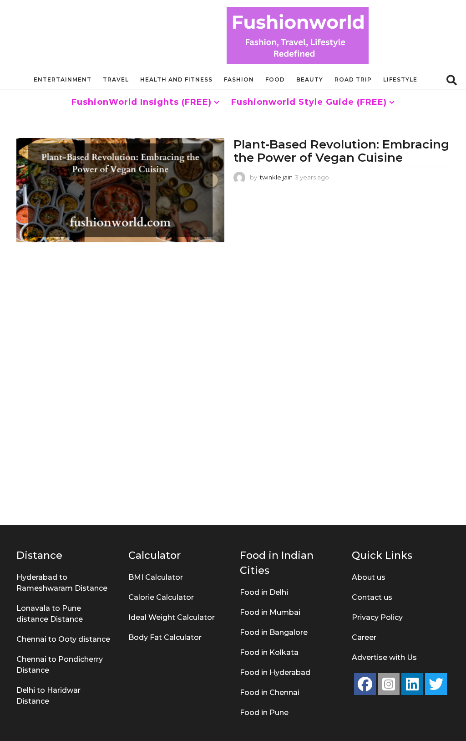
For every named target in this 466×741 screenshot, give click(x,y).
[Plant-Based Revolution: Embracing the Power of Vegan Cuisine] (120, 190)
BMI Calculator (155, 577)
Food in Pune (264, 712)
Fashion (239, 79)
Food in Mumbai (270, 612)
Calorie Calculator (161, 597)
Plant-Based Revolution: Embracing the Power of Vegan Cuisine (341, 151)
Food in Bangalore (274, 632)
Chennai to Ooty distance (63, 639)
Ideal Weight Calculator (171, 617)
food (275, 79)
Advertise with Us (384, 657)
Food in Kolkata (269, 652)
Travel (116, 79)
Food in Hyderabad (275, 672)
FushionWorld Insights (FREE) (141, 102)
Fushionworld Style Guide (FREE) (309, 102)
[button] (451, 80)
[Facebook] (365, 684)
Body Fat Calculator (165, 637)
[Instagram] (389, 684)
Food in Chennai (269, 692)
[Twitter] (436, 684)
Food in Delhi (264, 592)
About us (368, 577)
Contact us (372, 597)
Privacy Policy (377, 617)
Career (364, 637)
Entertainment (62, 79)
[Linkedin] (412, 684)
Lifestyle (400, 79)
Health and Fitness (176, 79)
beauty (309, 79)
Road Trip (353, 79)
